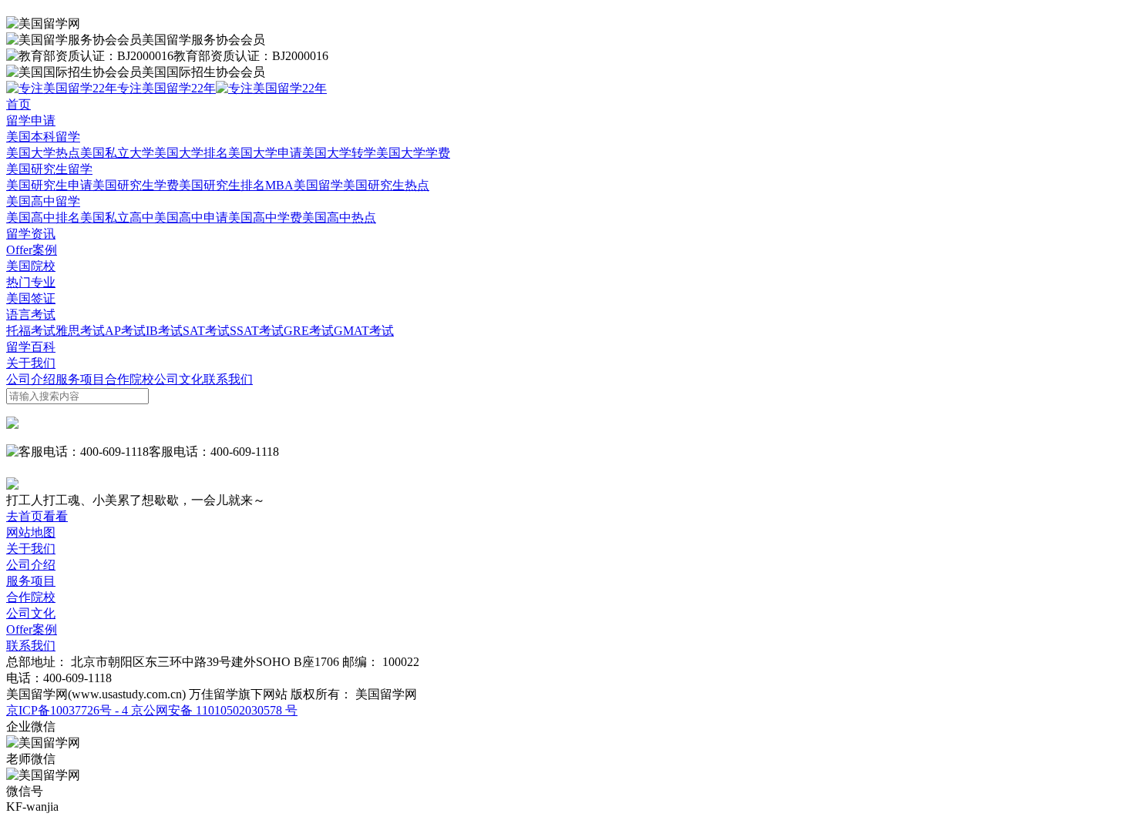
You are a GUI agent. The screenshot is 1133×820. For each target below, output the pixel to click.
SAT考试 (206, 330)
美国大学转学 (339, 152)
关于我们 (30, 363)
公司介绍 (30, 379)
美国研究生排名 (222, 185)
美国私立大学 (117, 152)
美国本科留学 (43, 136)
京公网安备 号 (213, 710)
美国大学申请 (265, 152)
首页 (18, 104)
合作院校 (129, 379)
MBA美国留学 (304, 185)
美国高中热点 (339, 217)
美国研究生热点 (386, 185)
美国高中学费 (265, 217)
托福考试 (30, 330)
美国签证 (30, 298)
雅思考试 (80, 330)
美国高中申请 (191, 217)
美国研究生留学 (49, 169)
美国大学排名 (191, 152)
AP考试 (125, 330)
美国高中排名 (43, 217)
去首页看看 (37, 516)
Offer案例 (31, 249)
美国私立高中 (117, 217)
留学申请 (30, 120)
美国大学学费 (413, 152)
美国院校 (30, 266)
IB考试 (164, 330)
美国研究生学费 (135, 185)
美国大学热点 (43, 152)
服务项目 (80, 379)
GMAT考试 (364, 330)
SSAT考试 (257, 330)
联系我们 (228, 379)
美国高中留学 (43, 201)
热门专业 (30, 282)
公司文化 (178, 379)
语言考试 (30, 314)
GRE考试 (309, 330)
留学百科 (30, 346)
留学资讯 (30, 233)
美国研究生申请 (49, 185)
